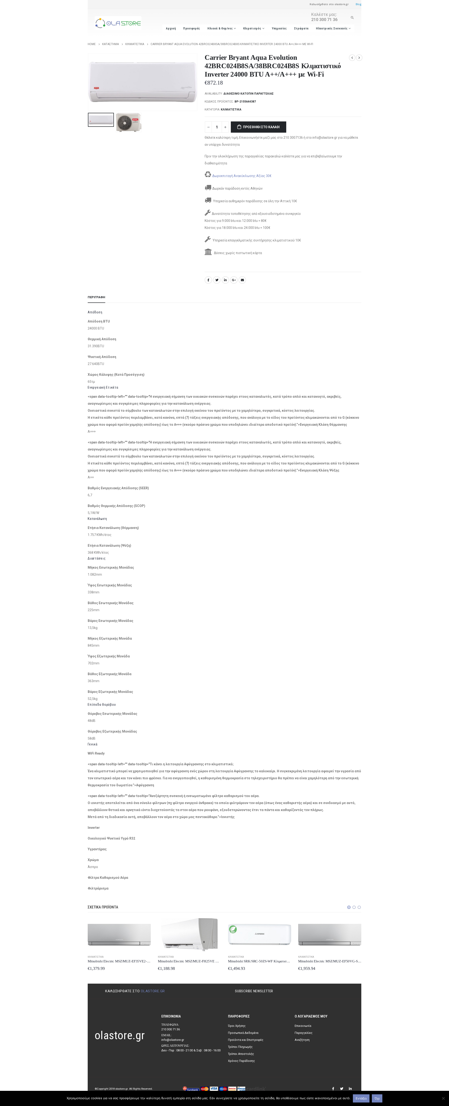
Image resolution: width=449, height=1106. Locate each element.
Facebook (208, 280)
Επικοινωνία (303, 1026)
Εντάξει (361, 1098)
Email (242, 280)
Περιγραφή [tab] (96, 297)
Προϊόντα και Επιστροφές (245, 1040)
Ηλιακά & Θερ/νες (220, 28)
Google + (234, 280)
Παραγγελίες (303, 1033)
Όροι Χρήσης (237, 1026)
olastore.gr (153, 991)
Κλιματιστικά (231, 109)
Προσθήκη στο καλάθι (261, 127)
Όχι (377, 1098)
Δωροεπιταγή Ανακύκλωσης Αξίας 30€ (242, 176)
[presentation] (88, 81)
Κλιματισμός (252, 28)
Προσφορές (191, 28)
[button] (348, 907)
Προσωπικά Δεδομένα (243, 1033)
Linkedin (350, 1088)
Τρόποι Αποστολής (241, 1054)
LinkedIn (225, 280)
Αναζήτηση (302, 1040)
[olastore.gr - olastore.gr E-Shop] (118, 23)
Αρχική (171, 28)
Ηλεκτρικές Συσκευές (332, 28)
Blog (358, 4)
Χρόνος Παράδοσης (241, 1061)
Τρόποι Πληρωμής (240, 1047)
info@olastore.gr (172, 1040)
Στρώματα (301, 28)
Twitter (217, 280)
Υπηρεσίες (279, 28)
